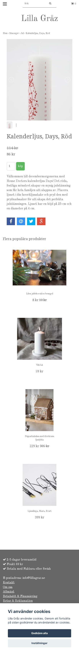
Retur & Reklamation (18, 600)
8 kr (39, 300)
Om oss (7, 587)
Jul (23, 33)
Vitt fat (39, 365)
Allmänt (8, 591)
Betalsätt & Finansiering (20, 596)
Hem (6, 33)
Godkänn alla (39, 633)
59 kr (39, 371)
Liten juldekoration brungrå (39, 294)
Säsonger (15, 33)
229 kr (39, 446)
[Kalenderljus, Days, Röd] (39, 80)
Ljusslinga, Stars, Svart (39, 511)
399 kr (39, 517)
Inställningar (39, 643)
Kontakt (9, 582)
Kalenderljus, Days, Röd (38, 33)
